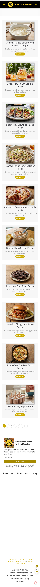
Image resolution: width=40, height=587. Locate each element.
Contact (17, 563)
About (23, 563)
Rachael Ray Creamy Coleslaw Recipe (20, 167)
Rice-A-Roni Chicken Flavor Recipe (20, 366)
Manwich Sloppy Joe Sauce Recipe (20, 325)
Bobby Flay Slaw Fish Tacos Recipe (20, 126)
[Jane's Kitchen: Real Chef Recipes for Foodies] (20, 4)
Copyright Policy (20, 561)
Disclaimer (22, 559)
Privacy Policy (12, 559)
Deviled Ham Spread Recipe (20, 248)
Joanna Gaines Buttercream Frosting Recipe (20, 44)
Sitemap (30, 561)
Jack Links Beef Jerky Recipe (20, 286)
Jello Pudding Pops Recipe (20, 406)
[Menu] (4, 4)
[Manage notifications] (35, 582)
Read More (20, 54)
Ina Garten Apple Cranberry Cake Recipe (20, 208)
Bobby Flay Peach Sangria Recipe (20, 85)
